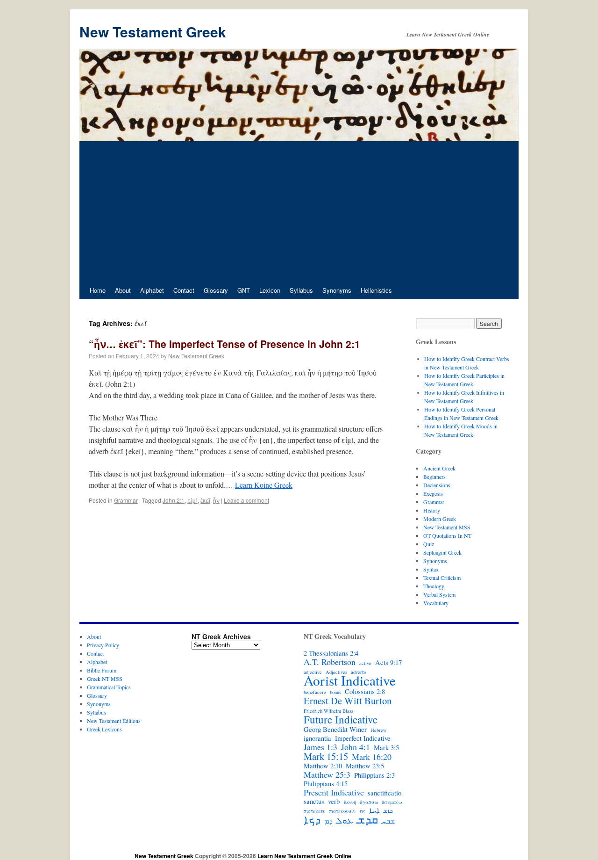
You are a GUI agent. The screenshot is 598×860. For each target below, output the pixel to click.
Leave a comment (246, 500)
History (431, 510)
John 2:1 (174, 500)
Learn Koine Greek (263, 485)
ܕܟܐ (312, 819)
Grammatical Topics (109, 687)
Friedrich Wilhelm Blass (328, 711)
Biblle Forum (101, 670)
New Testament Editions (114, 720)
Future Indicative (340, 719)
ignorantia (317, 738)
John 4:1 (355, 747)
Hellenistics (376, 290)
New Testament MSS (446, 527)
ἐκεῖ (205, 500)
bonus (335, 692)
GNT (243, 290)
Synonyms (336, 290)
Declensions (436, 485)
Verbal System (439, 594)
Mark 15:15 (326, 756)
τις (362, 811)
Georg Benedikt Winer (335, 729)
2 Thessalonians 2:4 (331, 653)
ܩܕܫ (367, 819)
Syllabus (301, 290)
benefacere (315, 692)
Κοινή (349, 802)
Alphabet (152, 290)
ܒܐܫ (388, 811)
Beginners (434, 476)
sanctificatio (384, 793)
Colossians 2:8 (365, 691)
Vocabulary (435, 603)
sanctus (314, 801)
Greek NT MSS (104, 678)
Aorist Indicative (350, 680)
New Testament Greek (152, 32)
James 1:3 (320, 747)
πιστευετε (314, 811)
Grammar (126, 500)
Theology (433, 586)
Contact (183, 290)
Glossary (216, 290)
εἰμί (192, 500)
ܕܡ (328, 821)
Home (98, 290)
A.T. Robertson (330, 662)
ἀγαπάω (369, 802)
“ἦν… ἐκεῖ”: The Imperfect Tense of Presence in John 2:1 (224, 344)
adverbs (358, 672)
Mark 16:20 (372, 756)
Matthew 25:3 (327, 774)
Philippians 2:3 (374, 775)
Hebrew (378, 730)
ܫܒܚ (388, 821)
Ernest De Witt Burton (348, 700)
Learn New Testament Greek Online (304, 856)
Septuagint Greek (442, 552)
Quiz (428, 544)
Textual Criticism (442, 577)
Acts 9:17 (388, 662)
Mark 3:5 (386, 748)
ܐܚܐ (374, 810)
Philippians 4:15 (326, 784)
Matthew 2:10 (323, 766)
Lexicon (269, 290)
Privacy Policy (103, 645)
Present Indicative (334, 792)
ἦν (216, 500)
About (123, 290)
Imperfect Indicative (363, 738)
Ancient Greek (439, 468)
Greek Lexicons (104, 729)
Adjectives (336, 672)
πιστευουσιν (342, 811)
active (365, 663)
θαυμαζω (392, 802)
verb (334, 801)
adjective (313, 672)
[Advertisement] (299, 211)
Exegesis (433, 493)
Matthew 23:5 (365, 766)
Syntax (431, 569)
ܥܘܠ (344, 820)
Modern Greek (439, 518)
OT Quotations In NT (447, 535)
